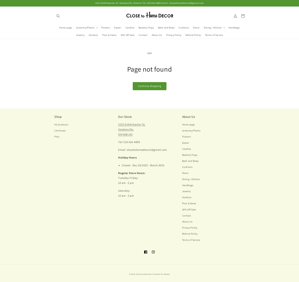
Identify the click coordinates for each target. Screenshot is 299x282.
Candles (186, 148)
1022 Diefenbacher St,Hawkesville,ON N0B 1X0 (131, 129)
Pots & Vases (189, 203)
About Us (187, 221)
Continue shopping (149, 86)
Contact (186, 215)
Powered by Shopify (161, 274)
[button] (58, 16)
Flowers (186, 136)
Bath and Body (190, 160)
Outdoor (187, 197)
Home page (188, 124)
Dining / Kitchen (191, 179)
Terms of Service (191, 239)
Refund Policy (190, 233)
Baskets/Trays (190, 154)
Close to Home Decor (144, 274)
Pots (56, 136)
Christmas (60, 130)
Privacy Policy (189, 227)
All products (61, 124)
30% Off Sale (189, 209)
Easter (185, 142)
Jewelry (186, 191)
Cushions (187, 167)
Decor (185, 173)
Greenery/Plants (191, 130)
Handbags (187, 185)
